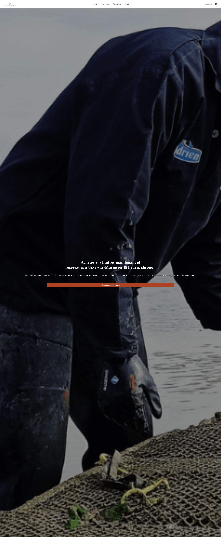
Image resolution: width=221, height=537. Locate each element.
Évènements (117, 4)
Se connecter (208, 4)
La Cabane (95, 4)
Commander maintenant (110, 285)
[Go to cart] (216, 4)
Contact (126, 4)
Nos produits (106, 4)
